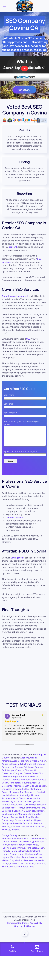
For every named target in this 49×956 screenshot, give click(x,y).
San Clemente (27, 863)
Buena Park (22, 838)
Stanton (18, 866)
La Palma (22, 850)
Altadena (24, 757)
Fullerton (6, 847)
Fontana (6, 817)
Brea (13, 838)
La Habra (12, 850)
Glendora (6, 779)
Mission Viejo (21, 860)
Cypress (34, 841)
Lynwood (17, 789)
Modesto (22, 814)
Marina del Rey (16, 792)
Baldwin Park (15, 764)
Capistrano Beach (37, 838)
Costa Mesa (24, 841)
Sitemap (30, 926)
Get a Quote (24, 89)
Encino (26, 776)
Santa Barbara (18, 826)
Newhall (41, 792)
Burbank (19, 767)
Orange (5, 863)
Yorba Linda (28, 866)
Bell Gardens (39, 764)
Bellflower (27, 764)
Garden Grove (18, 847)
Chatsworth (30, 770)
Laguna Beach (9, 854)
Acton (28, 760)
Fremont (40, 810)
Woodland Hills (18, 804)
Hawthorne (31, 779)
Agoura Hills (18, 760)
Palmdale (18, 801)
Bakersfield (7, 810)
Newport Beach (36, 860)
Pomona (38, 823)
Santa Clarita (19, 798)
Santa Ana (40, 863)
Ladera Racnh (34, 850)
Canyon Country (15, 770)
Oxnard (14, 817)
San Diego (31, 804)
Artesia (35, 760)
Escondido (28, 823)
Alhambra (6, 760)
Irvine (4, 850)
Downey (6, 776)
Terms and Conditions (17, 922)
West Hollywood (32, 801)
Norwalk (35, 795)
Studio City (7, 801)
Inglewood (31, 782)
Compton (18, 773)
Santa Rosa (24, 817)
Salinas (29, 820)
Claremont (7, 773)
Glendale (34, 776)
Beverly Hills (8, 767)
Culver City (37, 773)
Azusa (5, 764)
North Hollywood (10, 795)
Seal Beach (7, 866)
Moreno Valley (35, 814)
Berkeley (6, 829)
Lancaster (7, 789)
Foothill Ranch (15, 844)
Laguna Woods (9, 857)
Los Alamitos (35, 857)
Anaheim (6, 838)
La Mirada (29, 785)
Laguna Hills (22, 854)
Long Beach (40, 785)
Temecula (31, 826)
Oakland (41, 807)
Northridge (24, 795)
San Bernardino (9, 814)
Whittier (6, 804)
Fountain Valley (30, 844)
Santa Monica (33, 798)
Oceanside (20, 820)
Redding (6, 826)
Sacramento (30, 807)
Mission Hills (30, 792)
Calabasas (29, 767)
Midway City (8, 860)
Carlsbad (40, 826)
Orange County (9, 835)
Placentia (14, 863)
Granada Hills (18, 779)
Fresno (20, 807)
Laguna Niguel (36, 854)
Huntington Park (17, 782)
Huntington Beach (35, 847)
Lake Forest (22, 857)
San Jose (41, 804)
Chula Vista (29, 810)
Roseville (17, 823)
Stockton (18, 810)
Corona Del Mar (9, 841)
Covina (27, 773)
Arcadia (34, 757)
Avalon (43, 760)
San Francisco (9, 807)
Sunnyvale (7, 823)
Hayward (38, 820)
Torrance (15, 829)
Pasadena (7, 798)
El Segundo (16, 776)
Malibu (25, 789)
